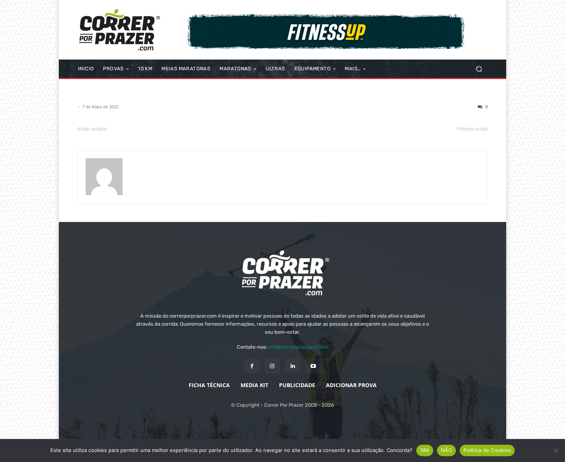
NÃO (446, 450)
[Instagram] (272, 365)
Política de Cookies (487, 450)
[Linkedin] (292, 365)
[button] (479, 69)
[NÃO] (555, 450)
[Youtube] (313, 365)
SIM (424, 450)
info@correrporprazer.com (298, 347)
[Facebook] (251, 365)
